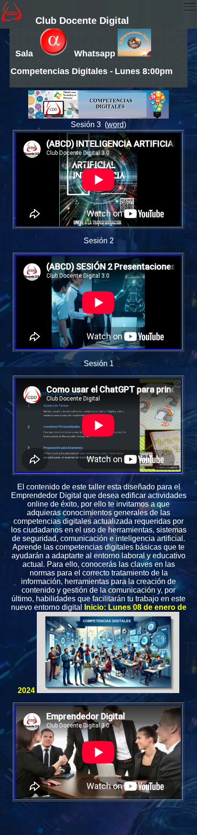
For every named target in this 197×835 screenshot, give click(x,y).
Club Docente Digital (82, 20)
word (115, 124)
